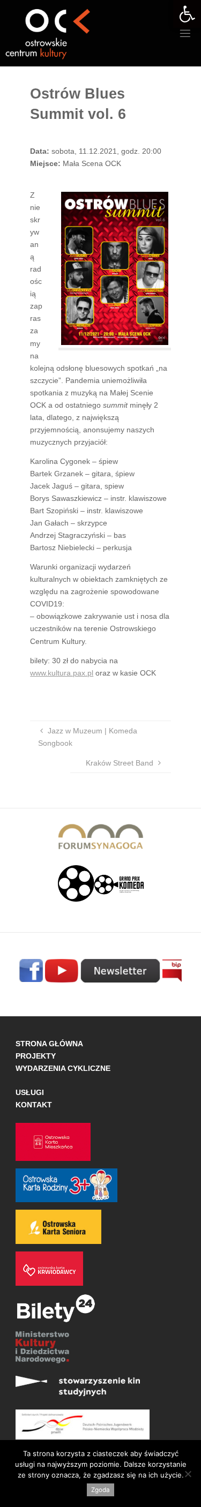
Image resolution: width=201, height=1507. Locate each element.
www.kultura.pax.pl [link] (61, 673)
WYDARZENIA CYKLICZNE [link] (63, 1068)
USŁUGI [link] (30, 1092)
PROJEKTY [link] (36, 1056)
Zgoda (100, 1490)
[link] (187, 14)
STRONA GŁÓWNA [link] (49, 1043)
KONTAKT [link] (34, 1104)
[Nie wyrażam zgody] (187, 1473)
